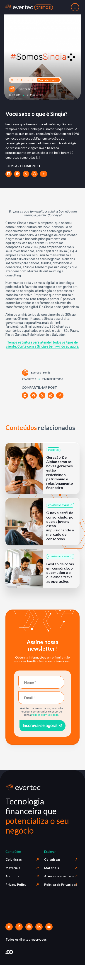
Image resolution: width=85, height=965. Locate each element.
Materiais (12, 868)
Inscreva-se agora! (40, 725)
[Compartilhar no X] (26, 174)
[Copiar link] (43, 174)
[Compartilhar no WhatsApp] (34, 174)
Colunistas (13, 859)
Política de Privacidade (44, 714)
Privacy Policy (15, 884)
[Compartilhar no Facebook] (17, 174)
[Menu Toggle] (75, 7)
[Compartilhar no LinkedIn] (8, 174)
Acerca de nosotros (59, 876)
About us (12, 876)
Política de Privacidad (60, 884)
